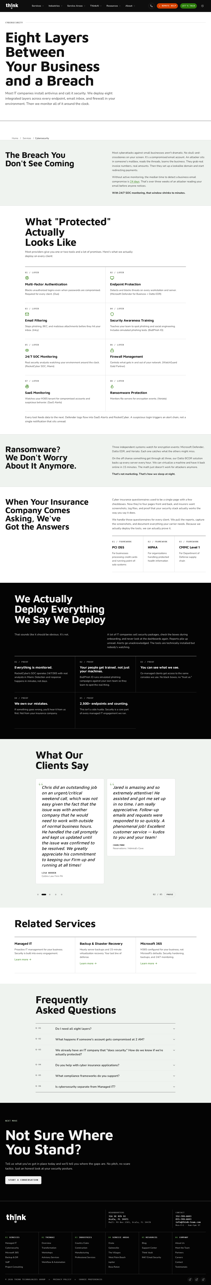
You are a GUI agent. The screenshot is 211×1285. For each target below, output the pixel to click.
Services (27, 138)
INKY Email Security (151, 1257)
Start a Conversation (23, 1180)
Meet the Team (182, 1247)
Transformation (49, 1247)
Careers (179, 1257)
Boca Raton (114, 1266)
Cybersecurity (12, 1247)
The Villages (114, 1252)
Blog (144, 1243)
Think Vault (147, 1252)
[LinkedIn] (196, 1279)
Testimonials (181, 1266)
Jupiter (111, 1262)
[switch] (202, 6)
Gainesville (113, 1247)
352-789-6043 (183, 1216)
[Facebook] (190, 1279)
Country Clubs (82, 1243)
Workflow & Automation (53, 1262)
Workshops (47, 1252)
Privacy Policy (62, 1279)
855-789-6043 (183, 1219)
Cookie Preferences (90, 1279)
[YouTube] (203, 1279)
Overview (46, 1243)
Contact (179, 1262)
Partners (179, 1252)
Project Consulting (14, 1266)
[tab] (38, 894)
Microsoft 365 (12, 1252)
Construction (81, 1247)
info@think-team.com (188, 1222)
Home (15, 138)
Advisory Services (50, 1257)
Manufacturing (82, 1252)
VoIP (7, 1262)
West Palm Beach (116, 1257)
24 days (134, 181)
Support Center (149, 1247)
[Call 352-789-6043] (151, 6)
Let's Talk (188, 6)
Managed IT (11, 1243)
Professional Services (85, 1257)
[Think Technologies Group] (12, 6)
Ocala (111, 1243)
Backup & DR (11, 1257)
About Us (179, 1243)
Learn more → (23, 959)
